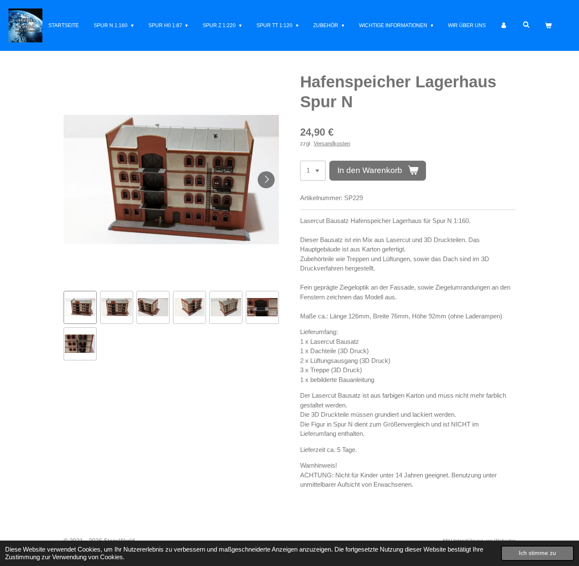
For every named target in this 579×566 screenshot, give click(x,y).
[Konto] (504, 25)
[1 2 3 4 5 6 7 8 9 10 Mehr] (313, 171)
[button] (80, 307)
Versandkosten (332, 144)
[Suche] (526, 24)
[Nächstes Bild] (266, 179)
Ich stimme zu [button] (537, 553)
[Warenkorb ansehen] (548, 25)
